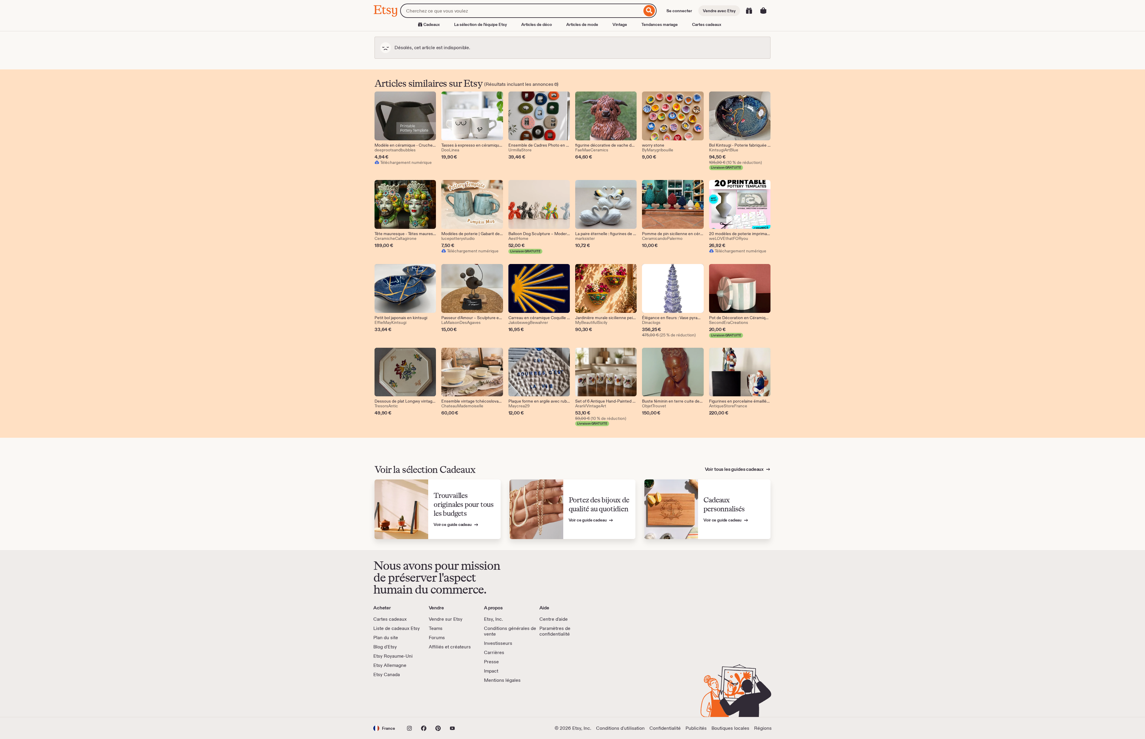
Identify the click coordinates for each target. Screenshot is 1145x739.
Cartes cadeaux (706, 24)
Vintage (619, 24)
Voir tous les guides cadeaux (735, 469)
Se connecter (679, 10)
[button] (384, 728)
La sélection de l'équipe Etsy (480, 24)
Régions (763, 728)
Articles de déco (536, 24)
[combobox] (521, 11)
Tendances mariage (659, 24)
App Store (393, 700)
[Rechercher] (649, 11)
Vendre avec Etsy (719, 10)
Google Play (438, 700)
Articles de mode (582, 24)
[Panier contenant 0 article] (763, 11)
